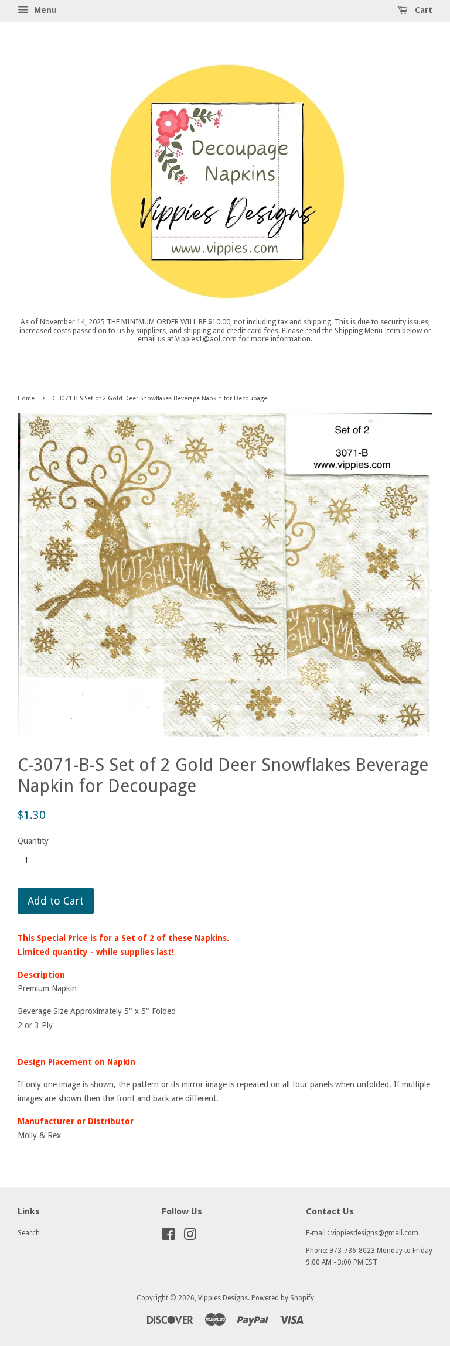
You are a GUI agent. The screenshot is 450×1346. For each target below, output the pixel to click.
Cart (422, 10)
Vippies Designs (223, 1298)
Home (26, 398)
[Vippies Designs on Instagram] (189, 1237)
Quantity (33, 840)
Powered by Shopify (282, 1298)
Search (29, 1233)
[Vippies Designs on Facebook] (168, 1237)
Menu (44, 10)
